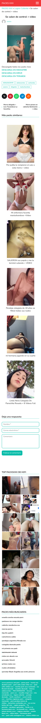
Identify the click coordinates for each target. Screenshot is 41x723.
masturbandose (25, 87)
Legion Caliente (21, 8)
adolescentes (21, 83)
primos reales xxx (8, 664)
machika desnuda (21, 689)
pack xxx (13, 693)
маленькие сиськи (9, 652)
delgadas (14, 87)
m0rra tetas (14, 713)
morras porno (7, 629)
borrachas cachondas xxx (17, 703)
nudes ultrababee (8, 668)
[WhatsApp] (16, 96)
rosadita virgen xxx (25, 693)
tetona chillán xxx (32, 715)
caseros (5, 87)
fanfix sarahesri (15, 697)
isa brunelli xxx (22, 709)
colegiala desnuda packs (11, 644)
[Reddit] (28, 96)
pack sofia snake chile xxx (22, 685)
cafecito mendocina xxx (11, 625)
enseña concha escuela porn (12, 617)
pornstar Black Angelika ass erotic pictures (18, 672)
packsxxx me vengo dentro (12, 621)
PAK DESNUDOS (19, 691)
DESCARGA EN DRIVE (12, 73)
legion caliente (19, 695)
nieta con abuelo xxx (10, 656)
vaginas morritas (23, 711)
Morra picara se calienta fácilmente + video (30, 107)
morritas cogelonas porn (14, 699)
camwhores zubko (9, 637)
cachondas (31, 83)
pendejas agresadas (16, 707)
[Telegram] (22, 96)
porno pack (25, 683)
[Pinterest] (10, 96)
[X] (4, 96)
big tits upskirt (7, 633)
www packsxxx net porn (10, 683)
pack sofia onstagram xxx (15, 715)
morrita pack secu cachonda (25, 687)
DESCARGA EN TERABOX (13, 76)
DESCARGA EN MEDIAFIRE (14, 70)
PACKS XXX (8, 3)
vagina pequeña (19, 705)
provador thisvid (8, 660)
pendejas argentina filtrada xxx (14, 641)
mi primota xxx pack (9, 648)
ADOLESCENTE (8, 83)
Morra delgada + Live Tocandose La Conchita (10, 107)
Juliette (9, 22)
